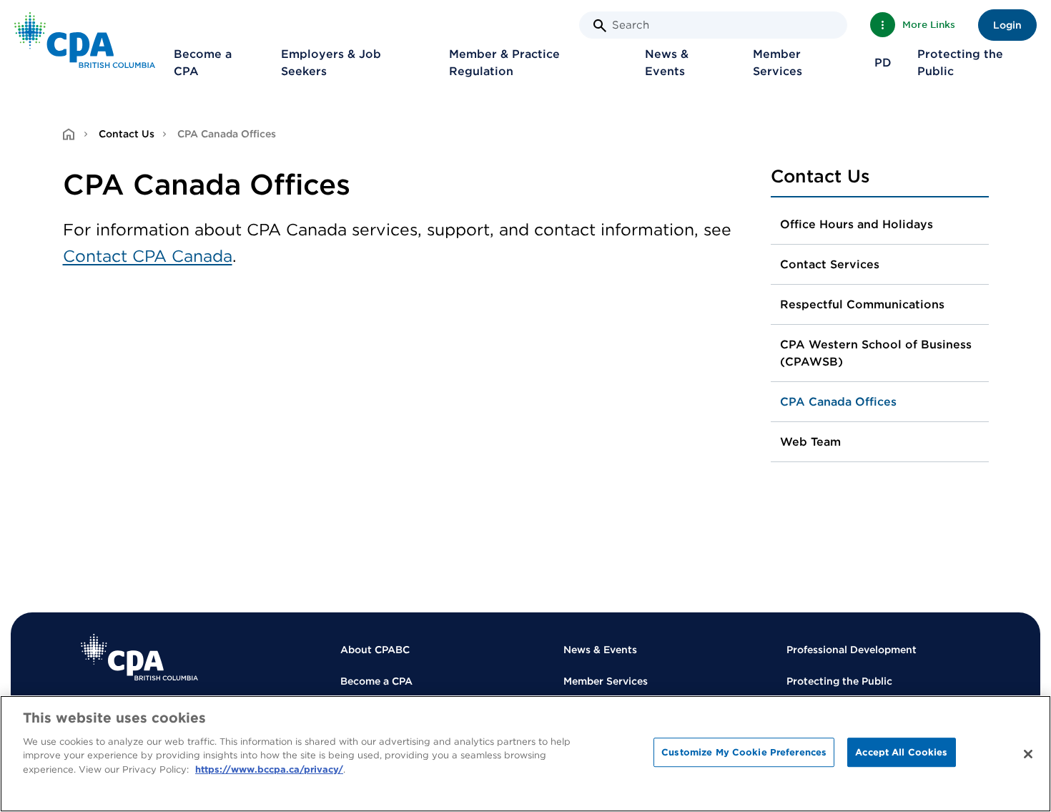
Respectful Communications (862, 304)
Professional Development (851, 649)
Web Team (810, 442)
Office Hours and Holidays (856, 224)
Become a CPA (203, 62)
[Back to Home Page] (84, 40)
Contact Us (126, 134)
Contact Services (829, 264)
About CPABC (375, 649)
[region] (525, 753)
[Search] (599, 26)
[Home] (139, 657)
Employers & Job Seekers (331, 62)
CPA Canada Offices (838, 402)
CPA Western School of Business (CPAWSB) (876, 353)
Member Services (777, 62)
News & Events (667, 62)
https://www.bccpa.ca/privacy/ (269, 769)
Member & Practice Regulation (504, 62)
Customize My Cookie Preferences (744, 752)
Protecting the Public (960, 62)
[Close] (1028, 754)
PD (883, 62)
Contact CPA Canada (147, 256)
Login (1007, 25)
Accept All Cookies (901, 752)
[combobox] (713, 25)
